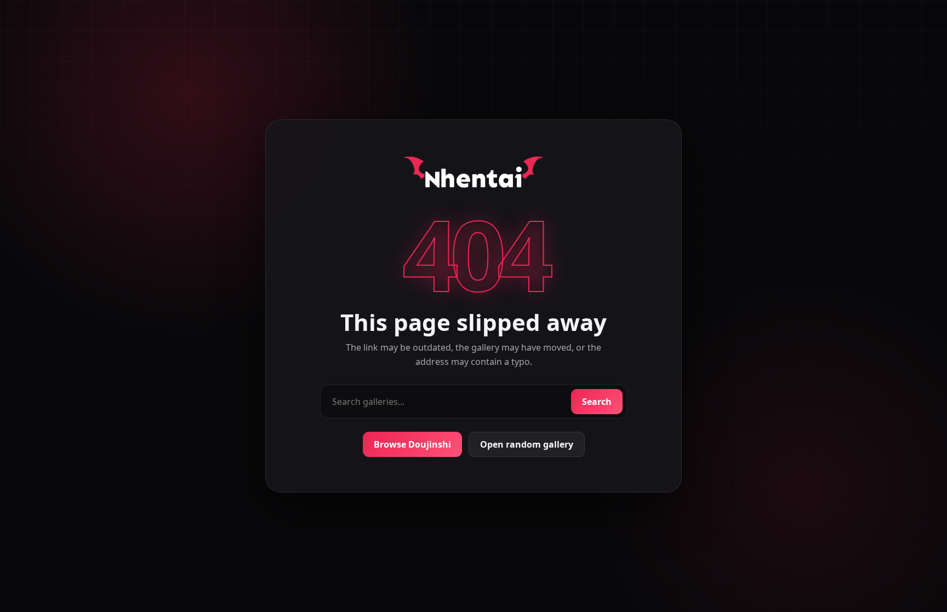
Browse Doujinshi (412, 444)
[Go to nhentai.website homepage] (473, 174)
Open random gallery (526, 444)
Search (597, 402)
